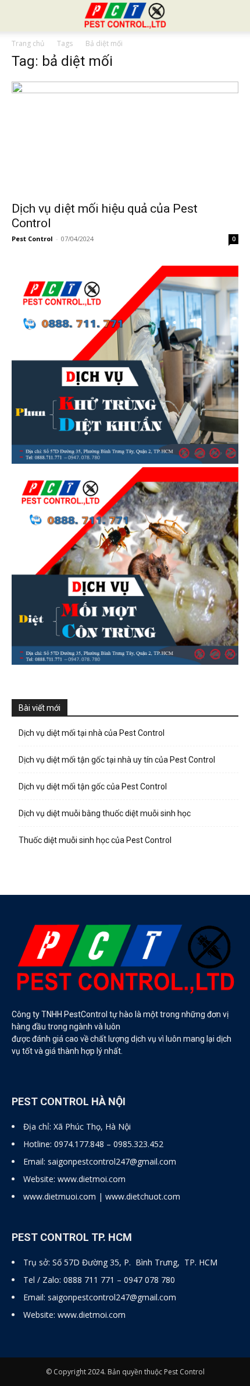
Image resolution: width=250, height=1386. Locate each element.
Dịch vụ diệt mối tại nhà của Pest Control (92, 733)
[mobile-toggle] (19, 15)
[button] (233, 15)
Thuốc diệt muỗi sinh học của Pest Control (95, 840)
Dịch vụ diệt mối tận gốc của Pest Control (93, 786)
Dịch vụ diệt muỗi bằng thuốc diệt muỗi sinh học (105, 813)
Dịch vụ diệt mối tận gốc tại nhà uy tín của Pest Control (117, 759)
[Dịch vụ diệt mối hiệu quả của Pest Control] (125, 138)
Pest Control (32, 238)
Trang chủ (28, 43)
